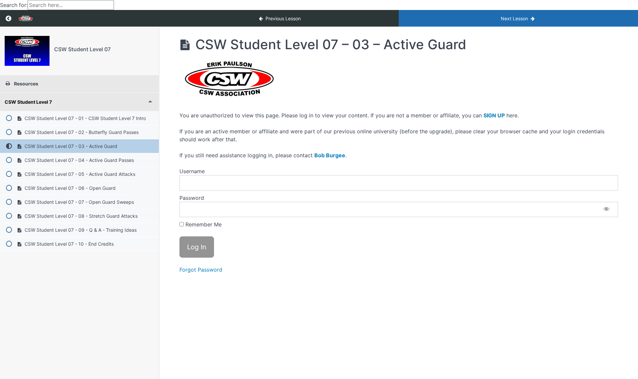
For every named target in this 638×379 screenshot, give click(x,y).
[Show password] (606, 209)
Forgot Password (200, 269)
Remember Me (203, 224)
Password (191, 197)
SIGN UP (494, 115)
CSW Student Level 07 (82, 49)
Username (192, 171)
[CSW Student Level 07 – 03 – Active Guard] (27, 51)
